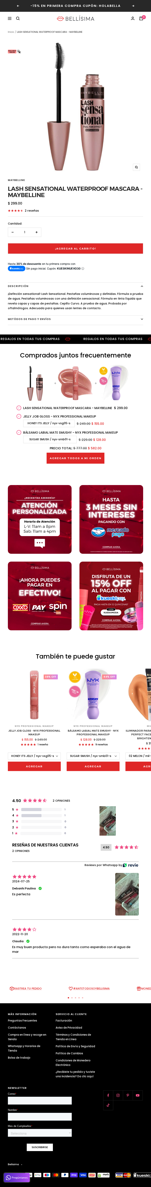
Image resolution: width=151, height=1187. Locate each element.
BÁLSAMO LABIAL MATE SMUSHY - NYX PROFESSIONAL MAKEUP (93, 732)
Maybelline (16, 180)
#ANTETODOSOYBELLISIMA (91, 989)
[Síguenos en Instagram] (118, 1095)
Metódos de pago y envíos (29, 319)
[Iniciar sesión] (132, 18)
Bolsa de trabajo (19, 1058)
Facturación (64, 1021)
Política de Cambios (69, 1053)
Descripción (18, 286)
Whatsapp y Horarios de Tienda (24, 1048)
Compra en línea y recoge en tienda (27, 1037)
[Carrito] (141, 18)
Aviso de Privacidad (69, 1028)
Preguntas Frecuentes (22, 1021)
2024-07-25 (21, 881)
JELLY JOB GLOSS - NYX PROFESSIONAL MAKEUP (34, 732)
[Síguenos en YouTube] (138, 1095)
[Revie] (130, 865)
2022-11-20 (20, 934)
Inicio (11, 32)
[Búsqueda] (18, 18)
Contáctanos (17, 1028)
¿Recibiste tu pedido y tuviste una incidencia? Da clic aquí (75, 1074)
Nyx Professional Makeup (34, 726)
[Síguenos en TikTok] (108, 1105)
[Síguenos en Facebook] (108, 1095)
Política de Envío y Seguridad (75, 1046)
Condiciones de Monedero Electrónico (73, 1063)
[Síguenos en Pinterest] (128, 1095)
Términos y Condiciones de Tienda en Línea (73, 1037)
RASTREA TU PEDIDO (28, 989)
